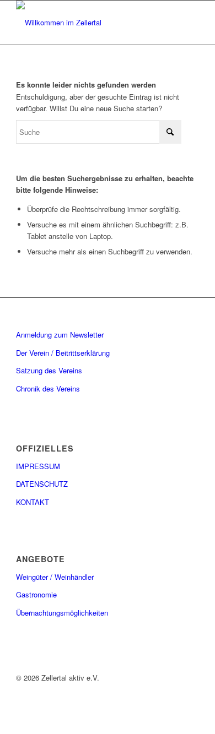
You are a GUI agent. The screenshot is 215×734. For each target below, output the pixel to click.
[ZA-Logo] (89, 23)
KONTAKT (32, 502)
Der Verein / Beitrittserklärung (63, 352)
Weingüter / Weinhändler (55, 577)
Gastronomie (36, 594)
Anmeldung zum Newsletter (60, 334)
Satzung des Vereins (49, 370)
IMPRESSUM (38, 466)
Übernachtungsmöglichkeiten (62, 612)
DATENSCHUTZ (42, 484)
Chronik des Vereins (48, 388)
